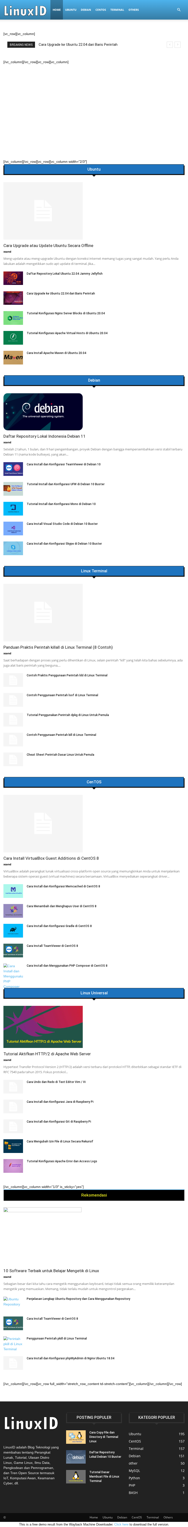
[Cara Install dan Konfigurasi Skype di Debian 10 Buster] (13, 548)
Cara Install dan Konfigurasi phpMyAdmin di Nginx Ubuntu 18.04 (70, 1358)
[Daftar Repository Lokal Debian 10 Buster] (76, 1457)
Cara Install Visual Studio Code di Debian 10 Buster (62, 524)
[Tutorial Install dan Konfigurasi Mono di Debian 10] (13, 509)
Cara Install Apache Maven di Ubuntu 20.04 (56, 353)
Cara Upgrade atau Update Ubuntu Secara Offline (48, 245)
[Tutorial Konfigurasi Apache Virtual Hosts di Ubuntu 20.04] (13, 338)
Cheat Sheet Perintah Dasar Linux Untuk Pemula (60, 754)
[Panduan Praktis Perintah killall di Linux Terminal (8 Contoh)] (94, 612)
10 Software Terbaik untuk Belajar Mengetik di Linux (51, 1270)
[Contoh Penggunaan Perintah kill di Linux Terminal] (13, 739)
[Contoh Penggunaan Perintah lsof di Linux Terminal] (13, 700)
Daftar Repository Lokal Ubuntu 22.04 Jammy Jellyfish (65, 273)
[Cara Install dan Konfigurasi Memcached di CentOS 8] (13, 891)
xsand (7, 251)
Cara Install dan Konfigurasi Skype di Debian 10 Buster (64, 543)
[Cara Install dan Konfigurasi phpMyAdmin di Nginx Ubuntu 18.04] (13, 1363)
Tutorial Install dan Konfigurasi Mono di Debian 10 (61, 504)
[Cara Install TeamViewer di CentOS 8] (13, 950)
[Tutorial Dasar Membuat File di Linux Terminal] (76, 1476)
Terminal (117, 10)
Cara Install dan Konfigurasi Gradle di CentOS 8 (59, 926)
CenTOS (94, 782)
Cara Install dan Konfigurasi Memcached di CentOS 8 (63, 886)
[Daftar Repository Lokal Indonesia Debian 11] (94, 411)
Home (57, 10)
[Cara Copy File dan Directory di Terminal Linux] (76, 1437)
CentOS (100, 10)
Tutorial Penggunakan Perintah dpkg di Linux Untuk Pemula (68, 715)
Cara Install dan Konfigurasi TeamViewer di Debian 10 (64, 464)
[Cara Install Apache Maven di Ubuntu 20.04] (13, 357)
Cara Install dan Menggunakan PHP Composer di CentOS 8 (67, 965)
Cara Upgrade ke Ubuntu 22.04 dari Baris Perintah (61, 293)
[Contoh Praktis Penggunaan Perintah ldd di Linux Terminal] (13, 680)
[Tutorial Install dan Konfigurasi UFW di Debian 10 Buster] (13, 489)
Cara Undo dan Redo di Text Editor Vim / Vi (56, 1082)
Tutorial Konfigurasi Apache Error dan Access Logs (62, 1161)
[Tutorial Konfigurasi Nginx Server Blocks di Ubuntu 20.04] (13, 318)
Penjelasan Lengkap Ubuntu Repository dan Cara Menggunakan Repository (78, 1299)
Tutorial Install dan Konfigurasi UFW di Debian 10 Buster (66, 484)
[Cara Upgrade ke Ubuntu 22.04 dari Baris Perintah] (13, 298)
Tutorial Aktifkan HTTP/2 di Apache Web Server (47, 1053)
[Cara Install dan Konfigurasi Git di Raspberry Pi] (13, 1126)
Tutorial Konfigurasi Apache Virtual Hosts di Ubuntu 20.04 (67, 333)
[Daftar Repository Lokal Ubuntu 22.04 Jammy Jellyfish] (13, 278)
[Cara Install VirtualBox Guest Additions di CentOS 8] (94, 823)
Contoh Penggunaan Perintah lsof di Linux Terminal (62, 695)
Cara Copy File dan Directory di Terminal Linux (103, 1437)
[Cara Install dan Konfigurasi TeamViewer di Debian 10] (13, 469)
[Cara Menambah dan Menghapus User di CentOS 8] (13, 911)
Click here (121, 1524)
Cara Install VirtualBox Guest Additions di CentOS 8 (51, 858)
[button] (179, 10)
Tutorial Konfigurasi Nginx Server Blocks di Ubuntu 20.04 (66, 313)
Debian (86, 10)
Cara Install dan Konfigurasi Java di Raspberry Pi (60, 1102)
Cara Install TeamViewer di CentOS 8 (52, 946)
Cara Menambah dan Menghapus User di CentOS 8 (61, 906)
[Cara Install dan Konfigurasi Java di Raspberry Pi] (13, 1106)
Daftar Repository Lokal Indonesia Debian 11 (44, 436)
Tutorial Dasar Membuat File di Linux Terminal (104, 1476)
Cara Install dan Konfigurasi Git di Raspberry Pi (59, 1121)
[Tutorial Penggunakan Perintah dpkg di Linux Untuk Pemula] (13, 720)
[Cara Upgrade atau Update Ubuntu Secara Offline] (94, 211)
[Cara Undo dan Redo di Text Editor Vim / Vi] (13, 1086)
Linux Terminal (94, 571)
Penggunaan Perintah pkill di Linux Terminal (57, 1338)
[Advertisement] (94, 101)
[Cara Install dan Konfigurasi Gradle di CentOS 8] (13, 931)
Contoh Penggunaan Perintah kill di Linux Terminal (61, 735)
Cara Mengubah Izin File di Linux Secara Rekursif (60, 1141)
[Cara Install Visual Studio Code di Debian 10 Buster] (13, 528)
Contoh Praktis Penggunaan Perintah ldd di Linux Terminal (67, 675)
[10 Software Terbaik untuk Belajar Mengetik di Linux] (94, 1236)
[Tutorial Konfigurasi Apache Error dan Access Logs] (13, 1166)
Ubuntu (70, 10)
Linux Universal (94, 993)
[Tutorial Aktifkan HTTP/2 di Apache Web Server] (94, 1027)
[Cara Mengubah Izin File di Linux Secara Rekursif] (13, 1146)
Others (134, 10)
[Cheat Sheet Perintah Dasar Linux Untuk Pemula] (13, 759)
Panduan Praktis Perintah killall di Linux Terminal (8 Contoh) (89, 44)
